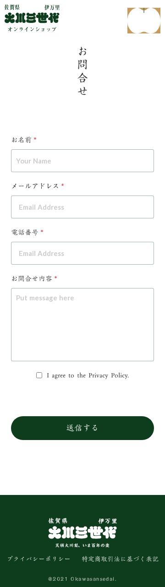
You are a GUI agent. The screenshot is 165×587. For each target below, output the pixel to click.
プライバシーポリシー (38, 559)
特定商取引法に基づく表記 (120, 559)
